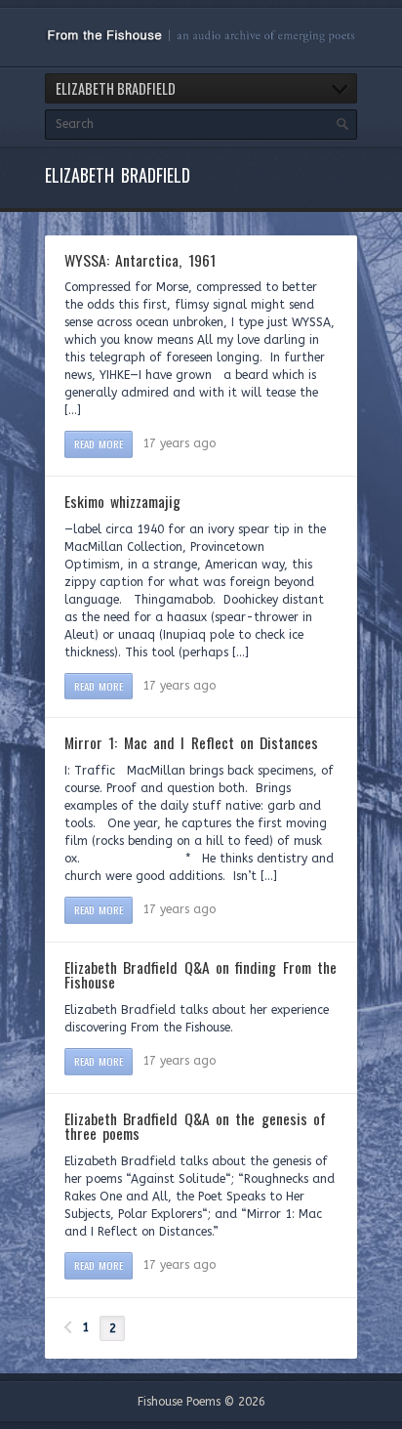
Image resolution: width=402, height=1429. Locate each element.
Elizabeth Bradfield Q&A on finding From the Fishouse (200, 974)
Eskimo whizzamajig (122, 501)
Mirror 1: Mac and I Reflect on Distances (191, 742)
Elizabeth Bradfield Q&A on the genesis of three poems (195, 1126)
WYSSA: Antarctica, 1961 (140, 260)
